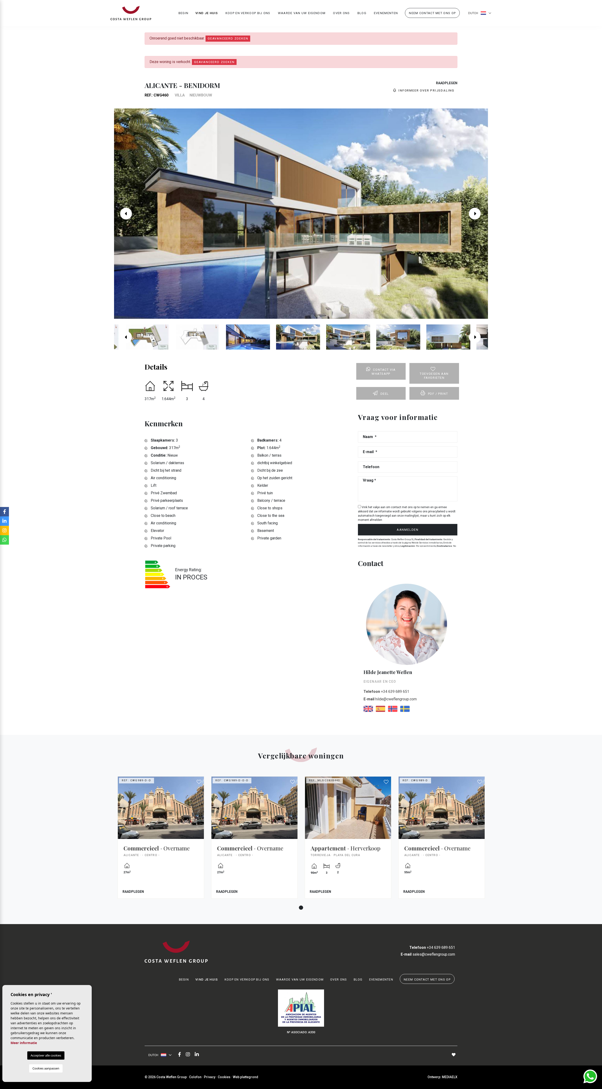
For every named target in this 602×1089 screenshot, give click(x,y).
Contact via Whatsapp (384, 371)
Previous (123, 213)
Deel (384, 393)
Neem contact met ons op (432, 13)
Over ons (341, 13)
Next (478, 213)
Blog (361, 13)
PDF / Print (438, 393)
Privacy (209, 1077)
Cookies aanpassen (45, 1068)
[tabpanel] (161, 841)
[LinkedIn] (197, 1055)
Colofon (195, 1077)
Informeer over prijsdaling (425, 90)
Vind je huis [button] (206, 13)
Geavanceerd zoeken (228, 38)
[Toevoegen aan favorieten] (199, 782)
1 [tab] (301, 908)
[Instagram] (188, 1055)
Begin (183, 13)
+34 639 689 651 (386, 691)
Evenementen (386, 13)
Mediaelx (449, 1077)
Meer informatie (24, 1043)
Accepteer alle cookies (46, 1055)
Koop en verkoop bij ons (248, 13)
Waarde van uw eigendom (302, 13)
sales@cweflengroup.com (428, 954)
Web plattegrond (245, 1077)
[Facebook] (179, 1055)
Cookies (224, 1077)
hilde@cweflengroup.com (390, 699)
